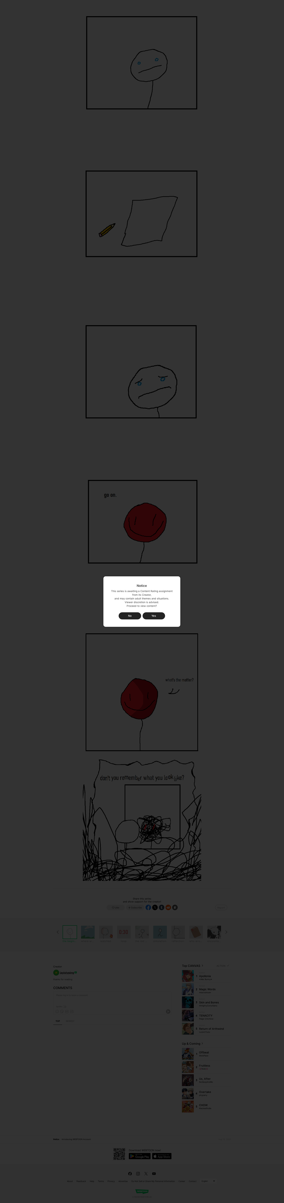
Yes (153, 615)
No (130, 615)
